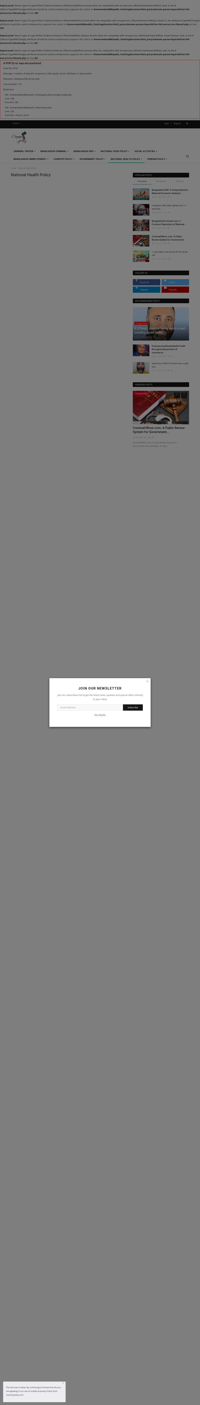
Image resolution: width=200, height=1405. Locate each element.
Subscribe (133, 707)
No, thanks (100, 714)
